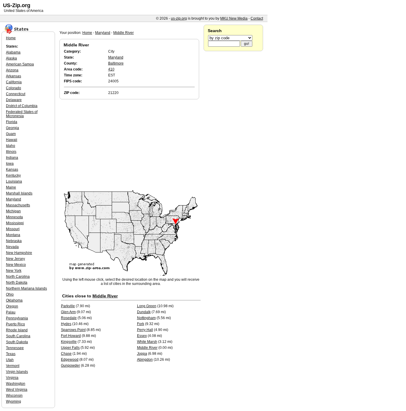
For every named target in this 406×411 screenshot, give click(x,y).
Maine (11, 187)
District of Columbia (21, 106)
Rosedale (69, 318)
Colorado (13, 88)
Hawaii (11, 140)
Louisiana (14, 181)
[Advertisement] (130, 145)
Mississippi (15, 223)
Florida (11, 122)
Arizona (12, 70)
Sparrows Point (73, 330)
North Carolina (18, 276)
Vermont (12, 366)
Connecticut (15, 94)
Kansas (12, 169)
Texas (10, 354)
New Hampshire (19, 253)
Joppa (142, 354)
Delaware (14, 100)
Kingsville (69, 342)
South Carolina (18, 336)
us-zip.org (179, 18)
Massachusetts (18, 205)
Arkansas (13, 76)
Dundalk (144, 312)
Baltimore (116, 63)
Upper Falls (70, 348)
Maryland (102, 33)
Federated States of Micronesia (21, 114)
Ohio (10, 294)
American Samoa (20, 64)
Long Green (146, 306)
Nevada (12, 247)
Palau (10, 312)
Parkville (68, 306)
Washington (15, 384)
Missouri (13, 229)
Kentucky (13, 175)
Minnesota (14, 217)
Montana (13, 235)
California (14, 82)
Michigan (13, 211)
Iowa (10, 163)
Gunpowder (70, 365)
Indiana (12, 158)
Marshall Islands (19, 193)
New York (13, 271)
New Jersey (15, 259)
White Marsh (147, 342)
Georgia (12, 128)
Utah (10, 360)
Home (87, 33)
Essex (142, 336)
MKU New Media (234, 18)
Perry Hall (145, 330)
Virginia (12, 378)
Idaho (10, 146)
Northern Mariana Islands (26, 288)
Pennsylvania (17, 318)
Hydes (66, 324)
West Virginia (16, 390)
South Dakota (17, 342)
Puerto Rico (15, 324)
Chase (66, 354)
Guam (11, 134)
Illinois (11, 152)
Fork (140, 324)
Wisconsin (14, 395)
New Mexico (16, 265)
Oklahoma (14, 300)
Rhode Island (17, 330)
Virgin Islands (17, 372)
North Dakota (16, 282)
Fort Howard (71, 336)
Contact (257, 18)
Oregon (12, 306)
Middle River (123, 33)
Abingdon (145, 359)
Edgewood (69, 359)
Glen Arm (68, 312)
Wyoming (13, 401)
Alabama (13, 52)
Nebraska (14, 241)
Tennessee (15, 348)
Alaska (11, 58)
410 (111, 69)
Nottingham (146, 318)
